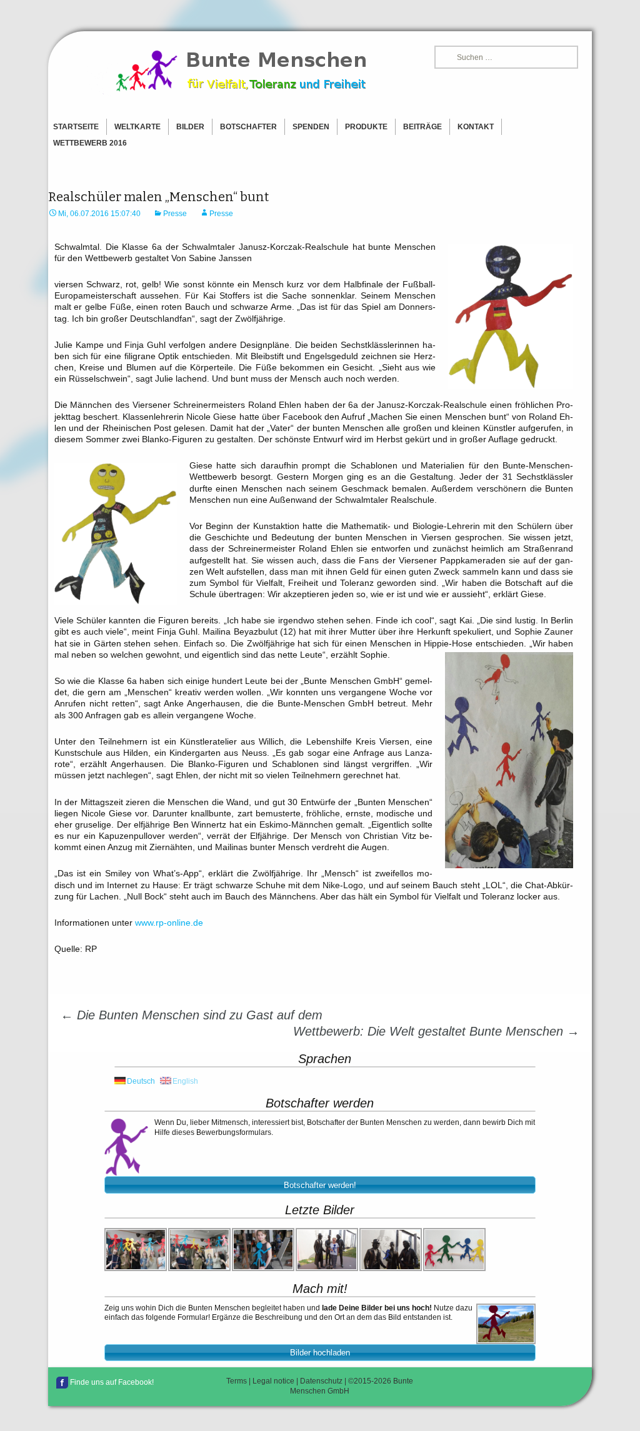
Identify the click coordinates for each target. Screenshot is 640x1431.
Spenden (310, 126)
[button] (320, 1185)
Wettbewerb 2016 (90, 143)
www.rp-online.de (169, 923)
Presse (175, 213)
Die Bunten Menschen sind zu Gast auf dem (191, 1015)
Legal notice (273, 1381)
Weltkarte (137, 126)
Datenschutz (321, 1381)
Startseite (76, 126)
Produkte (366, 126)
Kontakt (476, 126)
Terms (236, 1381)
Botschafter (248, 126)
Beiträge (422, 126)
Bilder (190, 126)
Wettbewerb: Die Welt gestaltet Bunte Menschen (436, 1031)
